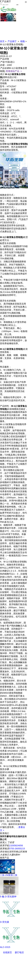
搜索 (17, 4)
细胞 (22, 41)
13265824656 (16, 845)
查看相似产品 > (14, 71)
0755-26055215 (17, 848)
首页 (2, 41)
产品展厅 (12, 41)
